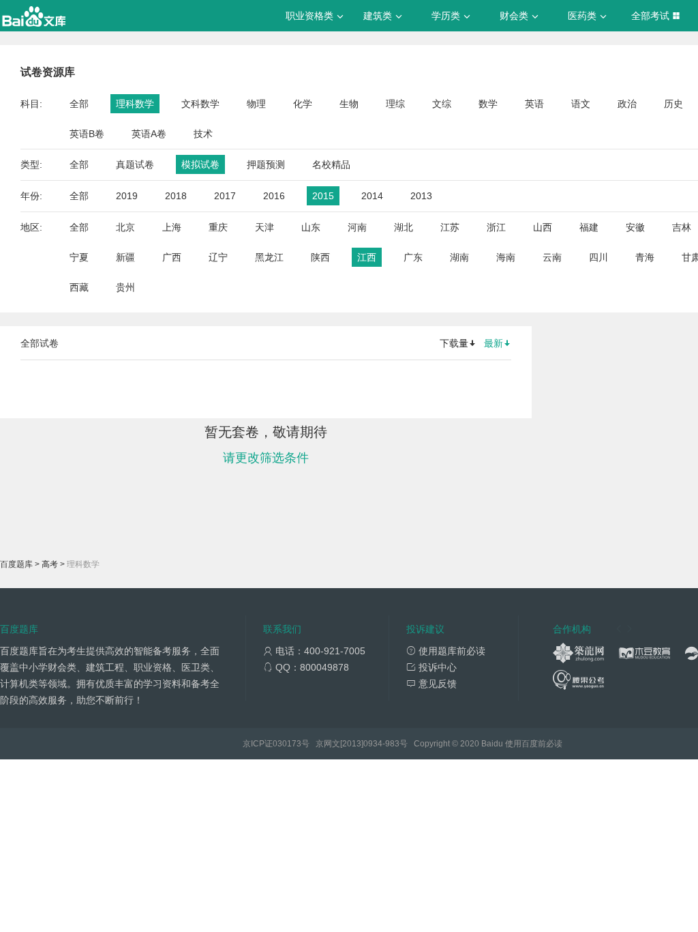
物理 (256, 103)
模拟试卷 (200, 164)
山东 (310, 227)
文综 (441, 103)
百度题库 (16, 564)
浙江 (496, 227)
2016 (274, 195)
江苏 (449, 227)
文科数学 (200, 103)
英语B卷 (87, 133)
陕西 (320, 257)
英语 (534, 103)
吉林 (681, 227)
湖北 (403, 227)
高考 (50, 564)
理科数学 (135, 103)
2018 (176, 195)
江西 (366, 257)
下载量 (454, 343)
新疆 (125, 257)
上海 (171, 227)
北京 (125, 227)
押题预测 (266, 164)
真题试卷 (135, 164)
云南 (552, 257)
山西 (542, 227)
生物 (349, 103)
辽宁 (218, 257)
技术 (203, 133)
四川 (598, 257)
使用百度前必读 (533, 743)
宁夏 (79, 257)
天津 (264, 227)
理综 (395, 103)
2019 (127, 195)
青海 (644, 257)
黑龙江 (269, 257)
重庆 (218, 227)
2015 (323, 195)
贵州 (125, 287)
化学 (302, 103)
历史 (673, 103)
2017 (225, 195)
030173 (287, 743)
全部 (79, 103)
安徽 (635, 227)
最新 (493, 343)
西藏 (79, 287)
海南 (505, 257)
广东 (413, 257)
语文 (580, 103)
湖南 (459, 257)
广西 (171, 257)
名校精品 (331, 164)
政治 (627, 103)
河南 (357, 227)
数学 (488, 103)
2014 (372, 195)
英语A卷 (149, 133)
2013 (421, 195)
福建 (588, 227)
